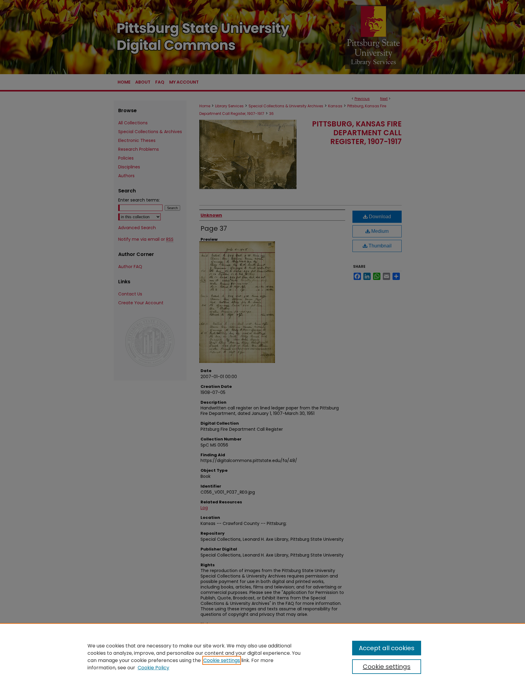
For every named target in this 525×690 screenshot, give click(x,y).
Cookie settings (221, 660)
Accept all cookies (386, 648)
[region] (262, 656)
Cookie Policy (153, 667)
